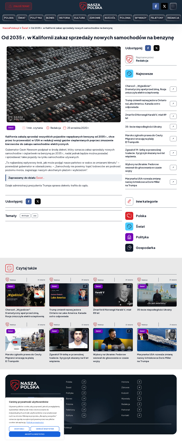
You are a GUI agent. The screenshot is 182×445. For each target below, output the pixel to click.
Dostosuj (19, 429)
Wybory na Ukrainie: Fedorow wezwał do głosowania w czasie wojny (111, 358)
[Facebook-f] (155, 6)
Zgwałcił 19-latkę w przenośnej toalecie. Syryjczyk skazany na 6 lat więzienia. (68, 358)
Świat (25, 28)
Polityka (142, 237)
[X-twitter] (164, 6)
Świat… (40, 177)
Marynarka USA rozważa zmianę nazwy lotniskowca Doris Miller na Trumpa (155, 358)
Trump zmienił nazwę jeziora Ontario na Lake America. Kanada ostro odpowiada (67, 313)
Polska (141, 216)
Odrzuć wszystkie (45, 429)
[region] (34, 418)
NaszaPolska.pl (11, 28)
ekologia (25, 216)
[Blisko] (61, 399)
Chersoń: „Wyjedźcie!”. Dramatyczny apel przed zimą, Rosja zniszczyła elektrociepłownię (24, 313)
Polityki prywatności (35, 422)
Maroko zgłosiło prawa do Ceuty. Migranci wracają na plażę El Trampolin (23, 358)
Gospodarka (145, 248)
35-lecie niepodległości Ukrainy (154, 309)
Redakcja (142, 60)
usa (34, 216)
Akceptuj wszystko (34, 434)
